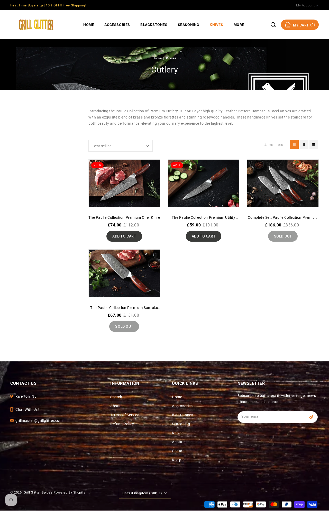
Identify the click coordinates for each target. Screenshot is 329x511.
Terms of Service (124, 415)
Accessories (182, 406)
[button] (273, 24)
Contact (179, 451)
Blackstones (182, 415)
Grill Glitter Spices (38, 492)
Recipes (178, 460)
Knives (171, 58)
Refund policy (122, 424)
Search (116, 397)
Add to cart (124, 236)
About (115, 406)
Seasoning (181, 424)
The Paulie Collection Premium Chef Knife (124, 217)
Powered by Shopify (69, 492)
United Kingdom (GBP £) (142, 493)
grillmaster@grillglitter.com (39, 420)
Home (157, 58)
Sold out (283, 236)
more (239, 25)
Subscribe (312, 417)
